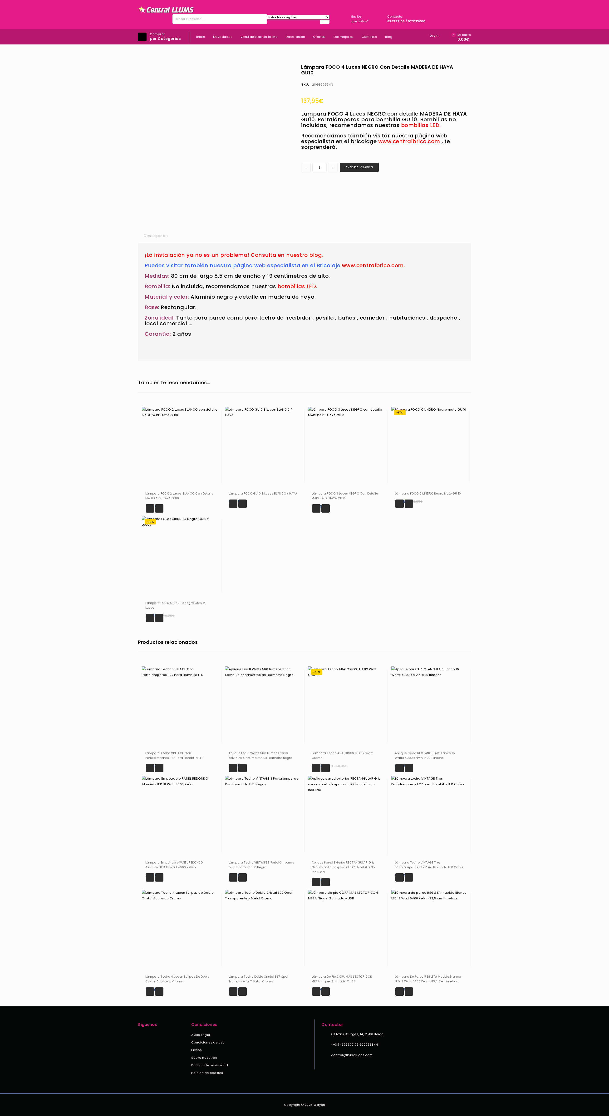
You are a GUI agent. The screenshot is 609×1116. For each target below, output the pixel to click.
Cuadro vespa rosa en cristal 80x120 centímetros (458, 66)
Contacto (369, 36)
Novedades (223, 36)
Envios (196, 1050)
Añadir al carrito (359, 167)
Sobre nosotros (204, 1057)
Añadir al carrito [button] (150, 508)
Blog (389, 36)
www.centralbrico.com (409, 141)
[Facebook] (141, 1035)
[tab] (156, 235)
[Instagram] (147, 1035)
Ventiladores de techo (259, 36)
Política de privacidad (209, 1065)
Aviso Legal (200, 1035)
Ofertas (319, 36)
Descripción (156, 235)
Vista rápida (159, 508)
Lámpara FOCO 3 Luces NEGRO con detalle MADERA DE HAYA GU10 (464, 66)
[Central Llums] (166, 9)
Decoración (295, 36)
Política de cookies (207, 1073)
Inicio (200, 36)
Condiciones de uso (208, 1042)
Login (434, 35)
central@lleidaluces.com (352, 1055)
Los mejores (344, 36)
